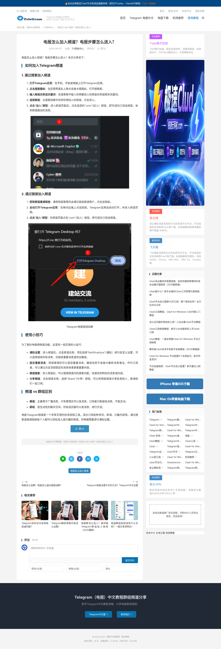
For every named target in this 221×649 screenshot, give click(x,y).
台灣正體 (160, 532)
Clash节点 (174, 451)
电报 (189, 435)
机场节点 (186, 11)
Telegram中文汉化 (193, 425)
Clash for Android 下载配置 (193, 446)
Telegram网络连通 (193, 467)
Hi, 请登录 (22, 11)
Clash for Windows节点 (175, 430)
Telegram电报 (175, 446)
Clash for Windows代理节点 (193, 462)
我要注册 (34, 11)
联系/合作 (173, 11)
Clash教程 (156, 441)
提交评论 (129, 560)
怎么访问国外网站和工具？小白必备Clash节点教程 (174, 322)
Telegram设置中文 (157, 451)
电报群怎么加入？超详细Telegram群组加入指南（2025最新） (94, 526)
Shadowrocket (175, 462)
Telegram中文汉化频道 (193, 430)
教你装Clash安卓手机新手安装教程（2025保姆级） (175, 349)
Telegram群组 (175, 419)
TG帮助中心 (48, 27)
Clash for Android (157, 425)
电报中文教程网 (30, 18)
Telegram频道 (157, 430)
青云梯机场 (156, 467)
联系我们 (126, 614)
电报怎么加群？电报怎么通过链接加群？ (42, 485)
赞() (102, 48)
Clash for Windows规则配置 (175, 457)
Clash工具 (192, 441)
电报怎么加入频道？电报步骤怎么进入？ (79, 42)
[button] (201, 391)
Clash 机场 (156, 435)
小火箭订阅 (156, 457)
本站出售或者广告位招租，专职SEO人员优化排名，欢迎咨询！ (175, 514)
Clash (153, 446)
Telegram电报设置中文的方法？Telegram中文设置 (112, 485)
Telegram (156, 419)
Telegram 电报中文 (142, 18)
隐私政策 (199, 11)
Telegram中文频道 (175, 441)
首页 (123, 18)
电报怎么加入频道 (79, 470)
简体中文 (150, 532)
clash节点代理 (157, 462)
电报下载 (163, 18)
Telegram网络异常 (175, 467)
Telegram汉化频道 (193, 451)
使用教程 (193, 18)
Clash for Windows (193, 419)
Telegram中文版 (98, 614)
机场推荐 (178, 18)
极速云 (152, 3)
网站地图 (125, 637)
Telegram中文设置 (175, 425)
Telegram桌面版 (175, 435)
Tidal (144, 3)
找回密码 (46, 11)
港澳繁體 (170, 532)
